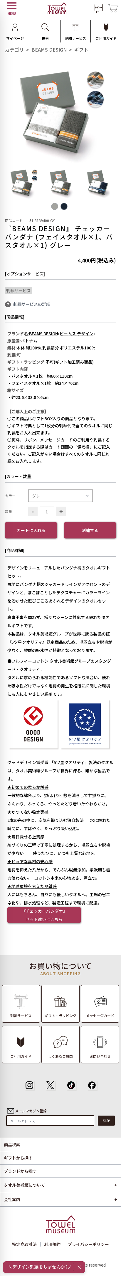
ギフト (81, 49)
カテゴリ (14, 49)
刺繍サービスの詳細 (31, 304)
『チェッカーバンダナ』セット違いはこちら (44, 915)
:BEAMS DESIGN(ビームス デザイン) (61, 333)
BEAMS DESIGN (49, 49)
